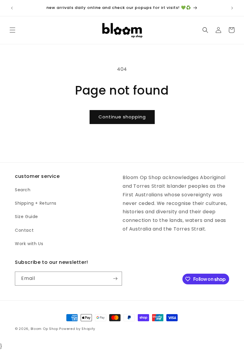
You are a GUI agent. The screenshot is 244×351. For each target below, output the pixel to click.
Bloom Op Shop (44, 328)
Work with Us (29, 244)
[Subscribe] (115, 279)
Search (23, 190)
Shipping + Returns (36, 203)
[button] (12, 30)
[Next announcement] (232, 8)
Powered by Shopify (77, 328)
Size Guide (26, 217)
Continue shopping (122, 117)
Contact (24, 230)
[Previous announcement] (11, 8)
